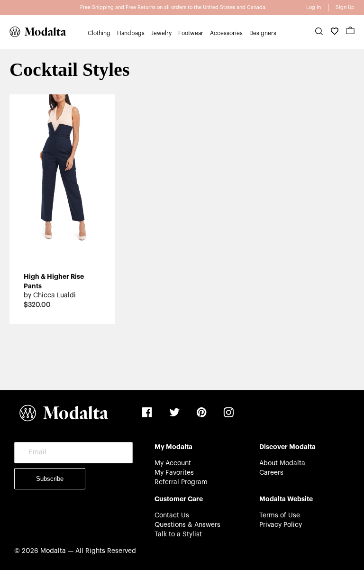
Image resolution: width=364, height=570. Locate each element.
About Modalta (282, 463)
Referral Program (181, 482)
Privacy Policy (280, 525)
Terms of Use (279, 515)
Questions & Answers (187, 525)
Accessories (226, 33)
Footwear (190, 33)
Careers (271, 472)
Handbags (131, 33)
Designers (262, 33)
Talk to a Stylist (178, 534)
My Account (173, 463)
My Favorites (174, 472)
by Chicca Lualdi (50, 295)
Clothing (99, 33)
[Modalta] (33, 31)
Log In (313, 7)
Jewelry (161, 33)
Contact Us (172, 515)
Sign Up (345, 7)
